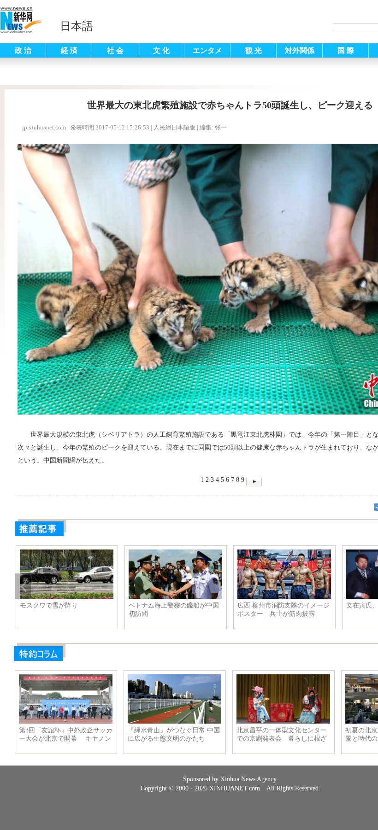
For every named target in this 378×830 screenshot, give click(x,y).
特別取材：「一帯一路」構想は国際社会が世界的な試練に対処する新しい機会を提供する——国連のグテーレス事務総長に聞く (174, 610)
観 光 (253, 50)
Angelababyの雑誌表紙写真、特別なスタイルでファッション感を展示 (282, 610)
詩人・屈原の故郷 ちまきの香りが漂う (65, 609)
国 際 (345, 50)
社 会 (115, 50)
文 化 (161, 50)
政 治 (23, 50)
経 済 (69, 50)
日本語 (76, 26)
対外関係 (299, 50)
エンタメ (207, 50)
